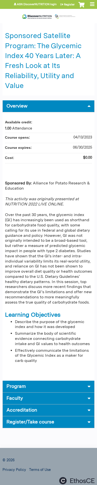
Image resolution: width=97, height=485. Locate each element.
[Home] (48, 15)
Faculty (14, 398)
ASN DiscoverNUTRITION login (37, 4)
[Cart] (81, 7)
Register (69, 4)
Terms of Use (40, 469)
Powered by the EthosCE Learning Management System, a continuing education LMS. (77, 480)
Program (16, 386)
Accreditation (21, 410)
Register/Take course (30, 422)
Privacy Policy (14, 469)
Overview (17, 106)
